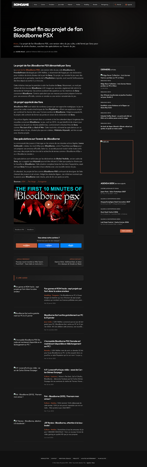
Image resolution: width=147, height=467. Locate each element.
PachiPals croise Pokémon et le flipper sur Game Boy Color (115, 106)
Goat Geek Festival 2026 (109, 212)
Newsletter (45, 458)
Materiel (70, 4)
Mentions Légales (65, 458)
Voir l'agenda (126, 231)
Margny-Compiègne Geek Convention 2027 (115, 202)
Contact (54, 458)
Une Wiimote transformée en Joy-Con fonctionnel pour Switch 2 (116, 96)
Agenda (89, 463)
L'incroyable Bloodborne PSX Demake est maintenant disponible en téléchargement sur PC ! (62, 344)
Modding (86, 4)
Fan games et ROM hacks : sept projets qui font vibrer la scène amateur (63, 289)
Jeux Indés (61, 4)
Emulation (51, 4)
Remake (95, 4)
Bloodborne (30, 230)
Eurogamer (42, 181)
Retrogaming (104, 4)
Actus (35, 4)
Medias (78, 4)
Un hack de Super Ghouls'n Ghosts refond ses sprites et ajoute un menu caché (116, 127)
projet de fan (28, 70)
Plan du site (102, 458)
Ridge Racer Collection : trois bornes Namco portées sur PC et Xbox (116, 85)
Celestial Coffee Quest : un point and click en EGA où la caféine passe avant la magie (116, 117)
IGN (23, 181)
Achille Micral (20, 52)
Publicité (76, 458)
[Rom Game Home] (21, 4)
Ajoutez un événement (88, 458)
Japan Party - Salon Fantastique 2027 (113, 192)
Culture (43, 4)
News (93, 463)
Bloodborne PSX (19, 230)
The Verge (32, 181)
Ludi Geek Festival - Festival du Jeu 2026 (115, 222)
